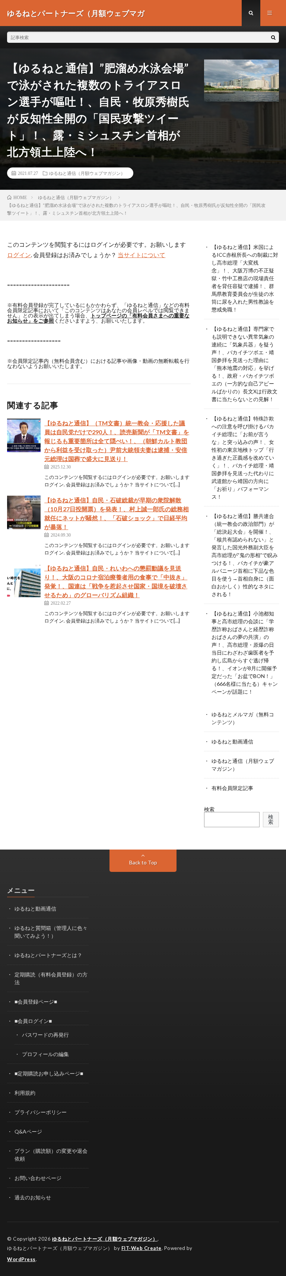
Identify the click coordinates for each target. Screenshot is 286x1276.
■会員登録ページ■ (36, 1001)
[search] (273, 37)
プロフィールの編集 (45, 1054)
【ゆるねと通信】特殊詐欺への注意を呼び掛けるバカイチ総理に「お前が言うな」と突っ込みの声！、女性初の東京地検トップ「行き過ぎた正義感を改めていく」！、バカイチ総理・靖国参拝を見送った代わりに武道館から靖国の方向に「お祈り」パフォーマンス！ (243, 457)
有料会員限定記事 (232, 788)
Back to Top (143, 862)
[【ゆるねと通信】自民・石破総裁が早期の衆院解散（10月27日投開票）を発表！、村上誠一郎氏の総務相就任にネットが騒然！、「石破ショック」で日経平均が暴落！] (24, 512)
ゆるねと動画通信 (232, 741)
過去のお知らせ (33, 1197)
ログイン (19, 254)
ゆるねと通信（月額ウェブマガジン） (87, 173)
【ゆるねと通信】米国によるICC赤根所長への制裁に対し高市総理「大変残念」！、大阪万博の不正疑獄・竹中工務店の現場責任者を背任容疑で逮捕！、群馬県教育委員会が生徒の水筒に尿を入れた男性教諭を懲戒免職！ (245, 278)
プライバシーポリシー (41, 1112)
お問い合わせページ (38, 1178)
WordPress (21, 1259)
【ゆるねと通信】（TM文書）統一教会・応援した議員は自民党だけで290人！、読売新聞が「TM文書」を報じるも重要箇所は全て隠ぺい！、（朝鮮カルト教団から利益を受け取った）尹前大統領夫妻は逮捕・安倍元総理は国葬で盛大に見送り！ (116, 440)
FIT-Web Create (141, 1248)
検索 (209, 809)
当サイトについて (141, 254)
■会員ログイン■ (33, 1021)
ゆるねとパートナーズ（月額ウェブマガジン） (105, 1239)
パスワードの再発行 (45, 1035)
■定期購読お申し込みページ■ (49, 1073)
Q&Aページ (28, 1131)
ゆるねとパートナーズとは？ (48, 955)
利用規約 (25, 1093)
